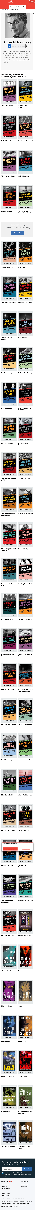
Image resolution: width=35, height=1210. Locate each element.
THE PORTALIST (5, 1195)
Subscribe (32, 1)
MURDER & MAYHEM (5, 1193)
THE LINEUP (4, 1191)
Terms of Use (24, 1184)
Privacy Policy (24, 1186)
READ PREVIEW (8, 101)
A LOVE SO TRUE (5, 1184)
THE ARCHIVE (4, 1186)
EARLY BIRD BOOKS (5, 1188)
